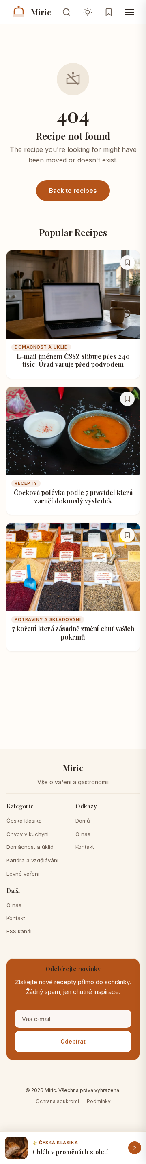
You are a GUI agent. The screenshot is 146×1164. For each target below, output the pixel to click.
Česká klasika (24, 820)
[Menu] (130, 12)
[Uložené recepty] (109, 12)
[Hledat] (66, 12)
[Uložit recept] (127, 262)
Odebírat (73, 1041)
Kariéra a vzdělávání (32, 860)
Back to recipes (73, 190)
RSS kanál (19, 931)
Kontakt (84, 847)
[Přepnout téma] (88, 12)
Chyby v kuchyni (27, 834)
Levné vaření (22, 873)
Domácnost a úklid (30, 847)
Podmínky (99, 1101)
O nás (82, 834)
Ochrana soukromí (57, 1101)
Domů (82, 820)
